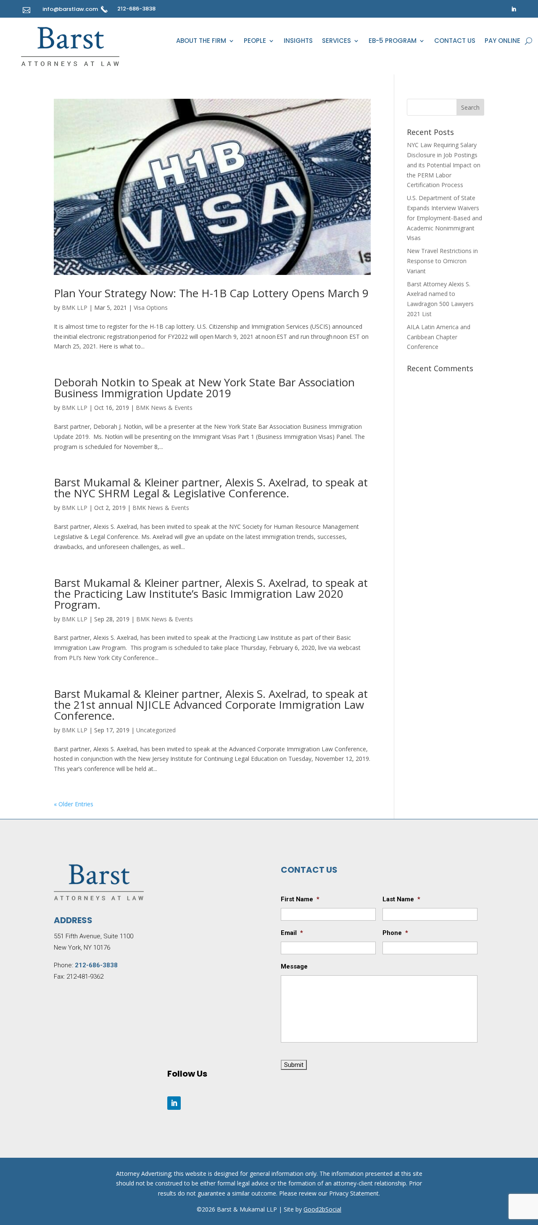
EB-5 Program (393, 41)
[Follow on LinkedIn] (514, 9)
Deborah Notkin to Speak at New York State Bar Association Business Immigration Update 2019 (204, 388)
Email (292, 933)
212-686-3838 (136, 9)
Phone (395, 933)
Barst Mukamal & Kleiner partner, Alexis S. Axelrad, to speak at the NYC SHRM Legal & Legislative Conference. (211, 488)
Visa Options (151, 308)
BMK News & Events (164, 408)
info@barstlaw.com (70, 9)
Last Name (401, 899)
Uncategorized (156, 730)
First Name (300, 899)
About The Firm (201, 41)
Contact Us (454, 41)
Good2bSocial (322, 1209)
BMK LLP (74, 308)
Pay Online (502, 41)
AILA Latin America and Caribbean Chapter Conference (438, 337)
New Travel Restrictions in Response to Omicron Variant (442, 261)
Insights (298, 41)
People (255, 41)
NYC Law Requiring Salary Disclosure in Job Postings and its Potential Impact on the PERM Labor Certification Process (443, 165)
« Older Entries (73, 804)
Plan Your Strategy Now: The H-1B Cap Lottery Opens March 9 (211, 293)
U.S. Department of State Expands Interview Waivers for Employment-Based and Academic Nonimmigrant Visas (444, 218)
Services (336, 41)
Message (294, 966)
